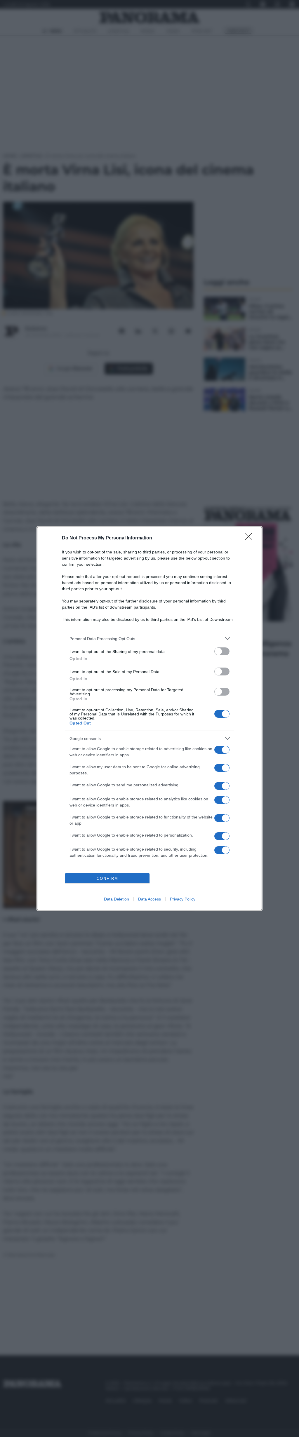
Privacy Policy (182, 899)
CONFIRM (107, 878)
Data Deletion (116, 899)
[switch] (222, 651)
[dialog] (149, 718)
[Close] (250, 538)
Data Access (149, 899)
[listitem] (149, 638)
